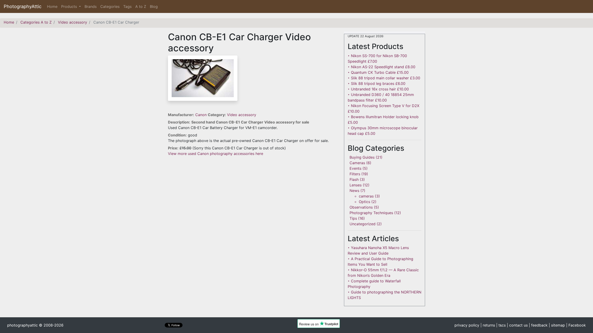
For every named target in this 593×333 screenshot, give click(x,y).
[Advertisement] (252, 188)
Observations (361, 207)
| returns (487, 325)
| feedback (538, 325)
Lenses (356, 185)
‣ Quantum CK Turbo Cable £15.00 (378, 72)
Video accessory (241, 114)
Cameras (357, 162)
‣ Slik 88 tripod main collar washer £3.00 (384, 78)
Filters (355, 174)
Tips (353, 218)
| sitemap (557, 325)
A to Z (140, 6)
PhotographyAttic (22, 6)
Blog (154, 6)
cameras (366, 196)
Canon (201, 114)
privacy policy (466, 325)
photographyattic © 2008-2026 (35, 325)
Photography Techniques (371, 212)
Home (53, 6)
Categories (110, 6)
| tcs (501, 325)
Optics (364, 201)
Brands (91, 6)
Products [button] (69, 6)
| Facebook (576, 325)
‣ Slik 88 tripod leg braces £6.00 (376, 83)
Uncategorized (362, 224)
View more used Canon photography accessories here (215, 153)
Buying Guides (362, 157)
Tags (127, 6)
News (354, 190)
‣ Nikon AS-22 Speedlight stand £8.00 (381, 67)
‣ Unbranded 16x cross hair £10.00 (378, 89)
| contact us (517, 325)
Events (355, 168)
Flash (354, 179)
